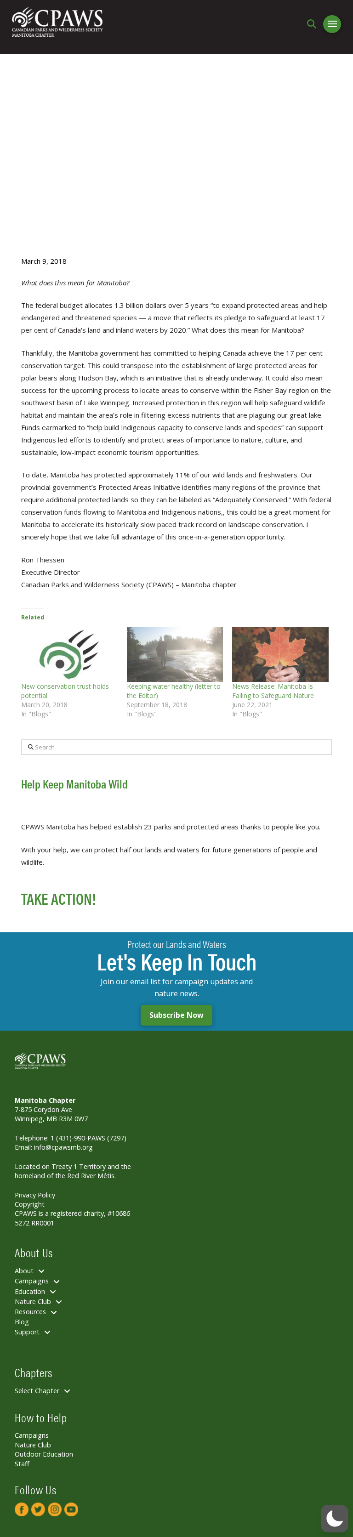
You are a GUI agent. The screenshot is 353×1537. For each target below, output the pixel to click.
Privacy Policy (35, 1195)
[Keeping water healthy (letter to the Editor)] (175, 654)
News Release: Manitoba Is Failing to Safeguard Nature (273, 691)
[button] (314, 24)
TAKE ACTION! (58, 898)
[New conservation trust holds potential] (69, 654)
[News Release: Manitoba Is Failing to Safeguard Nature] (280, 654)
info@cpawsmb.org (63, 1147)
